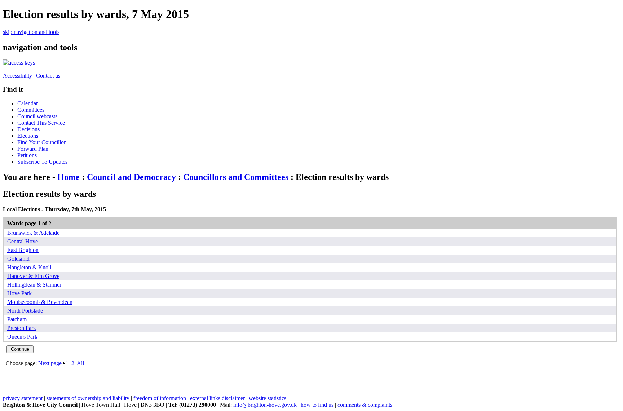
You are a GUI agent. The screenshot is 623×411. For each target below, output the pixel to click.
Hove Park (19, 293)
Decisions (28, 129)
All (80, 363)
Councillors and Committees (235, 177)
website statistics (267, 398)
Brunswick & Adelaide (33, 233)
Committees (30, 110)
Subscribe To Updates (42, 162)
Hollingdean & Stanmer (34, 285)
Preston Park (21, 328)
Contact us (48, 75)
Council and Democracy (131, 177)
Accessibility (17, 75)
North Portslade (25, 311)
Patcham (17, 319)
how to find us (317, 405)
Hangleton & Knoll (29, 267)
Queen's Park (22, 336)
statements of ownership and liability (88, 398)
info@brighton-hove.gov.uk (265, 405)
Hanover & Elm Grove (33, 276)
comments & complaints (364, 405)
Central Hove (22, 241)
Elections (27, 136)
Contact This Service (41, 123)
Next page (50, 363)
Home (68, 177)
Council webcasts (37, 116)
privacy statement (23, 398)
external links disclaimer (217, 398)
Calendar (27, 103)
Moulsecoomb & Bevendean (39, 302)
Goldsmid (18, 259)
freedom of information (159, 398)
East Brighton (23, 250)
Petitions (27, 155)
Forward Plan (32, 149)
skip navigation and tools (31, 32)
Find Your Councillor (41, 142)
